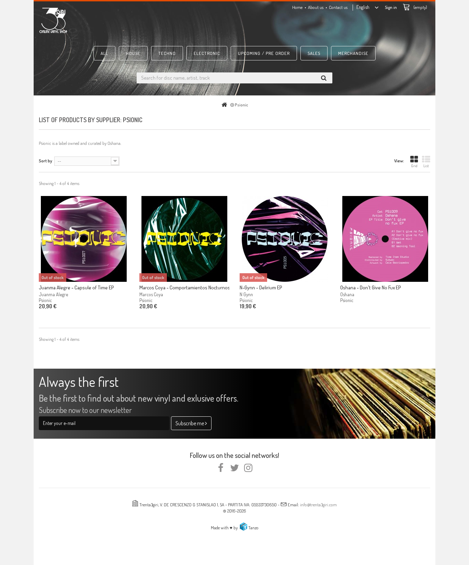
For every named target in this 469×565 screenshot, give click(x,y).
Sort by (45, 160)
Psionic (45, 300)
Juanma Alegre (53, 294)
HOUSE (133, 53)
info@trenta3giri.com (318, 504)
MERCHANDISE (353, 53)
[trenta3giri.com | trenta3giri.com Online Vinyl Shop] (100, 20)
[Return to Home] (225, 105)
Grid (414, 165)
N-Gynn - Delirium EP (261, 287)
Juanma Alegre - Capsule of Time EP (76, 287)
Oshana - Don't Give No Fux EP (370, 287)
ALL (104, 53)
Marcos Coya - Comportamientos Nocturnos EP (184, 287)
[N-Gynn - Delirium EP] (285, 239)
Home (297, 7)
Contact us (338, 7)
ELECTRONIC (207, 53)
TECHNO (167, 53)
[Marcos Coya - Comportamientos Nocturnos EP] (184, 239)
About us (315, 7)
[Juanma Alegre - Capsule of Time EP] (84, 239)
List (426, 165)
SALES (314, 53)
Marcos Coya (151, 294)
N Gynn (246, 294)
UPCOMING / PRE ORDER (264, 53)
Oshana (347, 294)
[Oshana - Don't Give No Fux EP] (385, 239)
